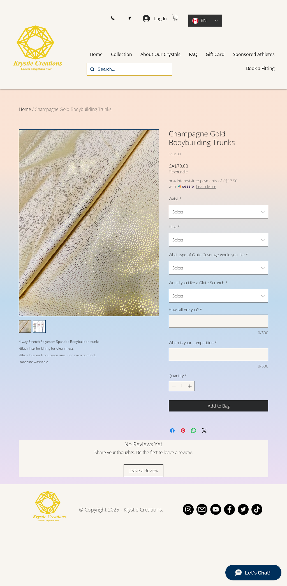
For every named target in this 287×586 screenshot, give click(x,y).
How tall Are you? (185, 309)
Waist (175, 198)
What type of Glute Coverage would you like (208, 254)
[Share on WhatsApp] (193, 430)
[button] (112, 18)
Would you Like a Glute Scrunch (198, 282)
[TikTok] (256, 509)
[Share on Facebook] (172, 430)
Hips (174, 226)
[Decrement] (173, 386)
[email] (201, 509)
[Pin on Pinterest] (183, 430)
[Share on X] (204, 430)
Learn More (206, 186)
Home (25, 109)
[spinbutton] (182, 386)
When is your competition (193, 342)
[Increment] (190, 386)
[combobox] (218, 211)
